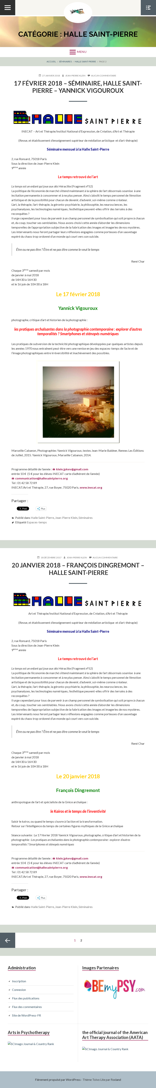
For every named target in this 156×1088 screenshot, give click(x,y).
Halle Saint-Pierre (42, 517)
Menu (81, 51)
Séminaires (86, 517)
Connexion (19, 989)
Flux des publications (25, 998)
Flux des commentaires (27, 1007)
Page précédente (7, 940)
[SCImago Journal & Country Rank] (31, 1044)
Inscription (19, 981)
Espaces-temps (37, 522)
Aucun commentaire (103, 75)
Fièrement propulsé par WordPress (58, 1079)
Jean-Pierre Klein (66, 517)
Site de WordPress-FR (26, 1015)
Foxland (116, 1079)
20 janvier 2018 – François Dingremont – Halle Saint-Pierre (78, 568)
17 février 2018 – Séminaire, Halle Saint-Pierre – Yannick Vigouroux (78, 86)
